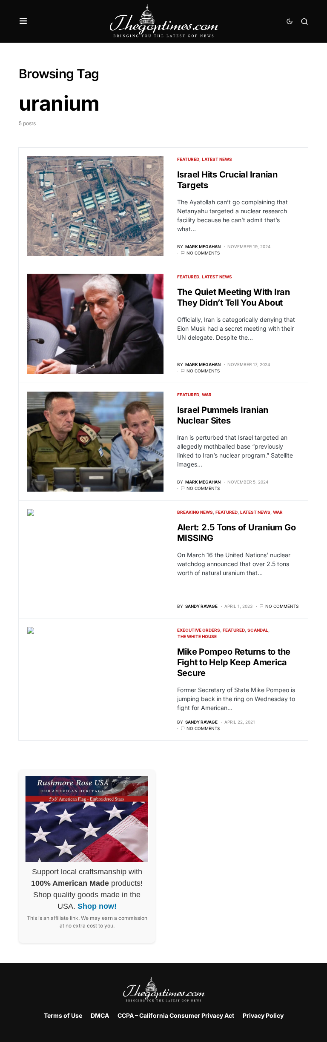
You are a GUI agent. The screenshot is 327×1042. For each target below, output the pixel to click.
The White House (197, 636)
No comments (203, 252)
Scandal (257, 630)
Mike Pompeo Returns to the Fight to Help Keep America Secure (234, 662)
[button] (23, 21)
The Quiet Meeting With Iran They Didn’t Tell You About (233, 297)
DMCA (100, 1015)
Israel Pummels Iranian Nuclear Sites (223, 415)
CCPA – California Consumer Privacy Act (176, 1015)
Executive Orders (198, 630)
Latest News (217, 159)
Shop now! (97, 906)
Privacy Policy (263, 1015)
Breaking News (195, 512)
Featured (188, 159)
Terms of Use (63, 1015)
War (207, 394)
